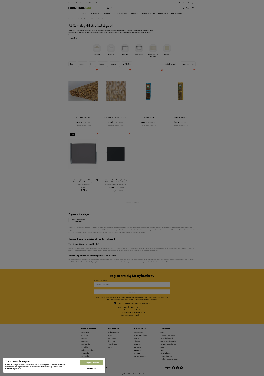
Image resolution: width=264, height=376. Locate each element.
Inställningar (91, 368)
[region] (54, 365)
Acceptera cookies (91, 362)
